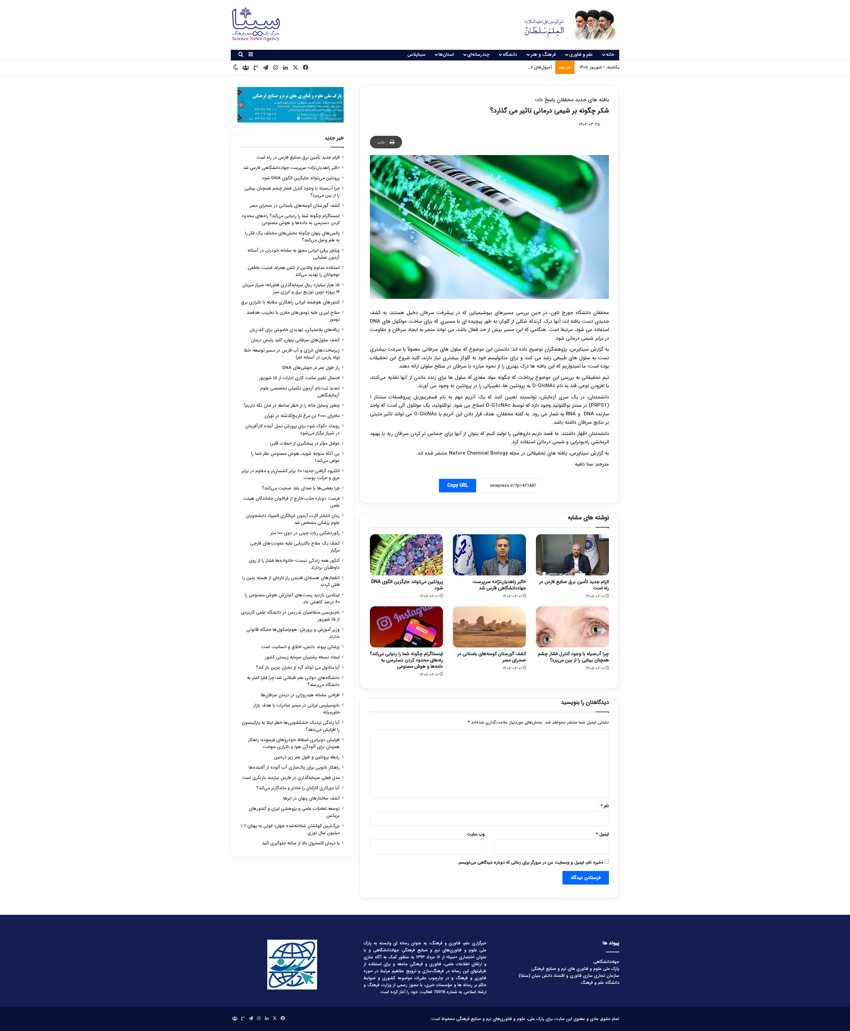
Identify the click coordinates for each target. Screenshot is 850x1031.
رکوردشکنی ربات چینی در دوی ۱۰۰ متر (305, 533)
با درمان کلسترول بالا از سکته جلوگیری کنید (301, 843)
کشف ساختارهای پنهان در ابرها (311, 798)
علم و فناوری (581, 54)
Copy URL (457, 485)
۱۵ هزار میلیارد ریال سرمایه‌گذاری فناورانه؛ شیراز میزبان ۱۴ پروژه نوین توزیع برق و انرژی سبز (291, 289)
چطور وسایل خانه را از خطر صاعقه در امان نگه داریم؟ (291, 405)
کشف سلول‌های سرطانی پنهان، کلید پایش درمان (295, 340)
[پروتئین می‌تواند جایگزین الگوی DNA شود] (406, 554)
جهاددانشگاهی (606, 961)
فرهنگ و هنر (543, 54)
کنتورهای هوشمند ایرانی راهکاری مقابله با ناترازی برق (290, 302)
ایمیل (602, 834)
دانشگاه (510, 54)
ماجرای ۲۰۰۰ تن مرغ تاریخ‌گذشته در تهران (302, 415)
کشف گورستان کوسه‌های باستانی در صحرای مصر (491, 657)
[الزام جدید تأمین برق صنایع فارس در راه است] (572, 554)
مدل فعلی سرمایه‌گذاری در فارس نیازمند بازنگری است (291, 777)
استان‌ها (446, 54)
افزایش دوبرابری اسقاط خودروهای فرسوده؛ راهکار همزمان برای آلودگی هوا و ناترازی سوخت (294, 743)
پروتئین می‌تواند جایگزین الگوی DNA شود (407, 585)
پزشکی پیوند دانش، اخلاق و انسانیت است (300, 647)
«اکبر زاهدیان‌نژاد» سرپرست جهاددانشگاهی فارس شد (499, 585)
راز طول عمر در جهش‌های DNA (311, 367)
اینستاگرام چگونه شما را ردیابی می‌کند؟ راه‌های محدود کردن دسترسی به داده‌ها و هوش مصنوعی (406, 660)
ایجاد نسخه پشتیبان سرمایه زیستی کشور (302, 657)
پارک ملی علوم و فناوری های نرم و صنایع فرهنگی (575, 968)
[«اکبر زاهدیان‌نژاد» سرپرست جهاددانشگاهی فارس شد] (489, 554)
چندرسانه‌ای (478, 54)
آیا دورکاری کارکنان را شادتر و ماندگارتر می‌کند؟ (298, 788)
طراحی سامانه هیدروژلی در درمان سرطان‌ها (300, 695)
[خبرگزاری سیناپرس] (565, 24)
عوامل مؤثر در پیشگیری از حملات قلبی (305, 443)
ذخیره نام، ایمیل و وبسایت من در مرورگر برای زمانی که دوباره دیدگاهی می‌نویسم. (530, 862)
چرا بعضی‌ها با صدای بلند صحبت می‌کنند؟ (301, 488)
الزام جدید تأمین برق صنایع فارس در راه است (574, 585)
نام (605, 806)
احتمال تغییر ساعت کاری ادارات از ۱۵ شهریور (299, 378)
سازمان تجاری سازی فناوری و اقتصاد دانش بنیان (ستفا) (569, 975)
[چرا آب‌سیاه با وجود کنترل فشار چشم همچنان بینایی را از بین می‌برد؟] (572, 626)
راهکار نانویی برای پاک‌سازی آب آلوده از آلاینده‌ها (294, 767)
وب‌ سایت (476, 834)
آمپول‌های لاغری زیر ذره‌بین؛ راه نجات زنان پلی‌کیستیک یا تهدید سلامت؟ (486, 67)
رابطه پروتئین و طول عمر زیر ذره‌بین (307, 757)
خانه (610, 54)
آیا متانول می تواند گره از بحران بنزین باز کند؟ (298, 667)
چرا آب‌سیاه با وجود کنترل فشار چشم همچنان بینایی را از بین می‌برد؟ (573, 657)
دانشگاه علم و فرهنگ (600, 982)
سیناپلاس (416, 54)
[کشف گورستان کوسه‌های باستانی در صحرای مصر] (489, 626)
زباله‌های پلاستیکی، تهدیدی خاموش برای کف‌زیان (294, 329)
